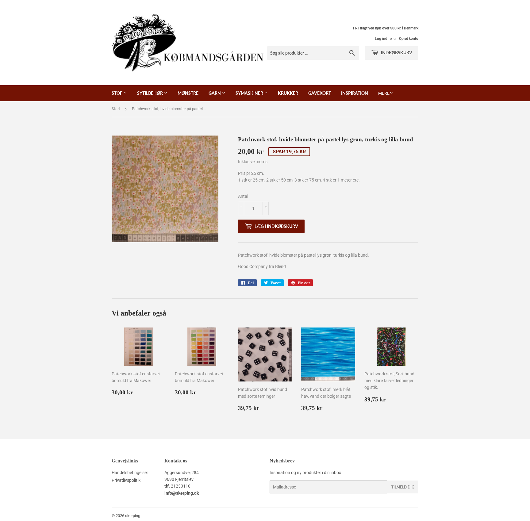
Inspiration (354, 93)
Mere (384, 93)
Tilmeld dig (402, 487)
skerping (132, 515)
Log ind (381, 38)
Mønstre (188, 93)
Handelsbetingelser (130, 472)
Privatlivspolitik (126, 480)
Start (116, 108)
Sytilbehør (150, 93)
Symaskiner (250, 93)
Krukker (288, 93)
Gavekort (319, 93)
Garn (215, 93)
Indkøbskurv (396, 52)
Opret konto (408, 38)
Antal (243, 196)
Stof (117, 93)
